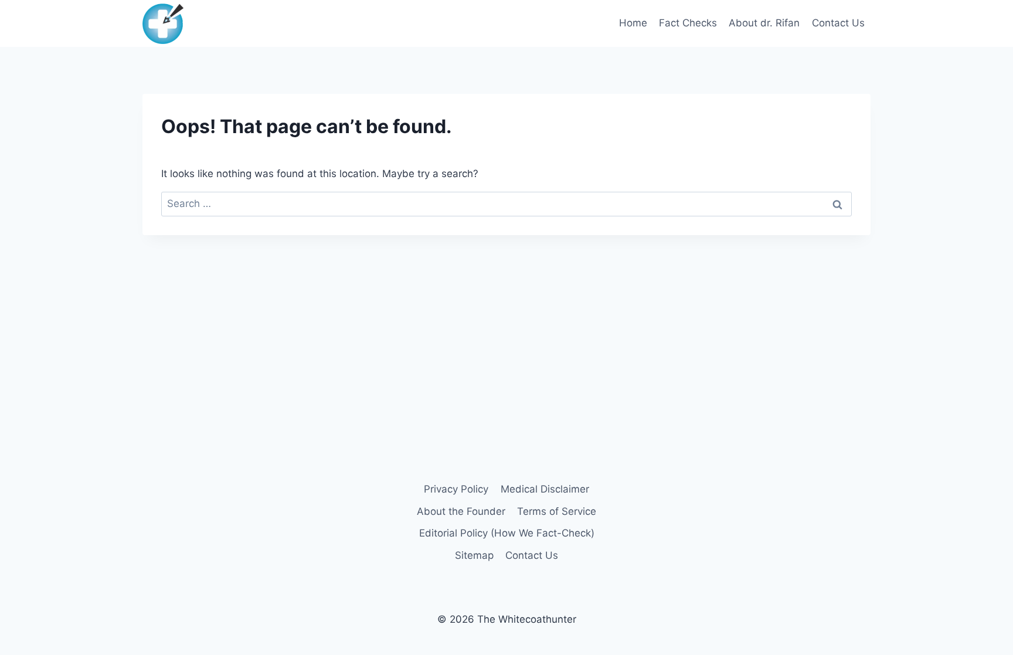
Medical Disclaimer (545, 489)
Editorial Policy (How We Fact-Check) (506, 533)
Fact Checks (688, 23)
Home (633, 23)
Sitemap (474, 555)
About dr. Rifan (764, 23)
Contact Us (838, 23)
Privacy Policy (456, 489)
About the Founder (461, 511)
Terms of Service (556, 511)
